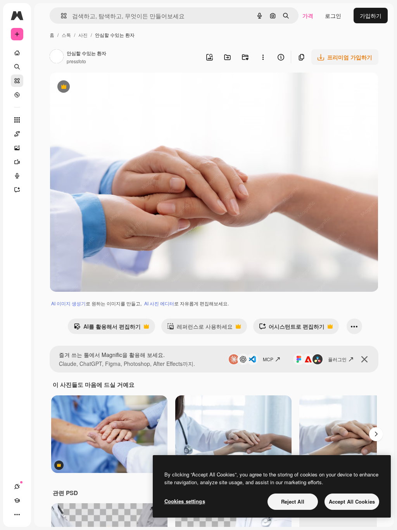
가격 (307, 15)
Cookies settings (184, 501)
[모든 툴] (17, 120)
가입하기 (370, 15)
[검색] (17, 67)
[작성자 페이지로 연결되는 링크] (57, 57)
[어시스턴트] (17, 190)
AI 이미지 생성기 (68, 303)
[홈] (17, 53)
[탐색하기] (17, 94)
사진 (83, 34)
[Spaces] (17, 134)
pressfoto (76, 61)
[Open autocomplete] (60, 16)
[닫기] (364, 359)
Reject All (292, 501)
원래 (94, 87)
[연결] (17, 486)
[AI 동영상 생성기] (17, 162)
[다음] (376, 434)
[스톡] (17, 80)
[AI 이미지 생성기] (17, 148)
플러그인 (337, 359)
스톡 (66, 34)
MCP (268, 359)
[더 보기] (17, 514)
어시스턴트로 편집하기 (292, 328)
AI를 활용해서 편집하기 (107, 328)
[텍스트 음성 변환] (17, 176)
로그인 (333, 15)
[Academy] (17, 500)
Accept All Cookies (352, 501)
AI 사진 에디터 (159, 303)
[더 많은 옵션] (263, 57)
